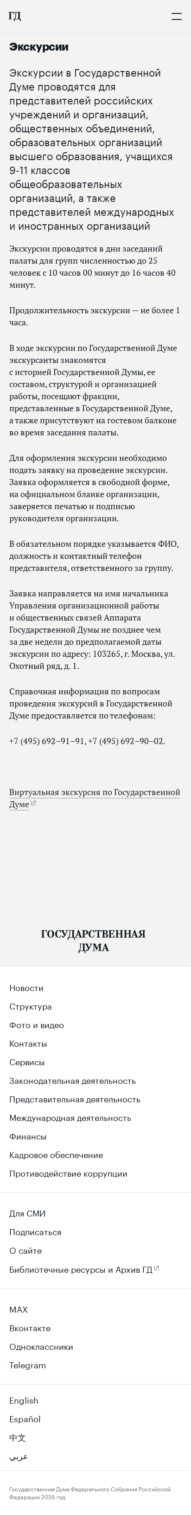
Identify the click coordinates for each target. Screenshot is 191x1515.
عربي (18, 1454)
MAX (18, 1307)
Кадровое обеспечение (56, 1153)
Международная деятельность (70, 1116)
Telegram (27, 1363)
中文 (17, 1436)
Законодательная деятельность (72, 1079)
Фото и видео (36, 1023)
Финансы (28, 1134)
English (23, 1398)
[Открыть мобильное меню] (176, 16)
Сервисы (27, 1060)
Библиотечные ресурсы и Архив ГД (81, 1268)
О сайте (25, 1249)
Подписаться (35, 1230)
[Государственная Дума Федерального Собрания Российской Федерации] (14, 16)
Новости (26, 986)
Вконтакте (30, 1326)
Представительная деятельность (74, 1097)
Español (25, 1417)
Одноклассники (41, 1345)
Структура (30, 1004)
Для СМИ (27, 1211)
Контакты (28, 1042)
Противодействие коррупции (68, 1171)
